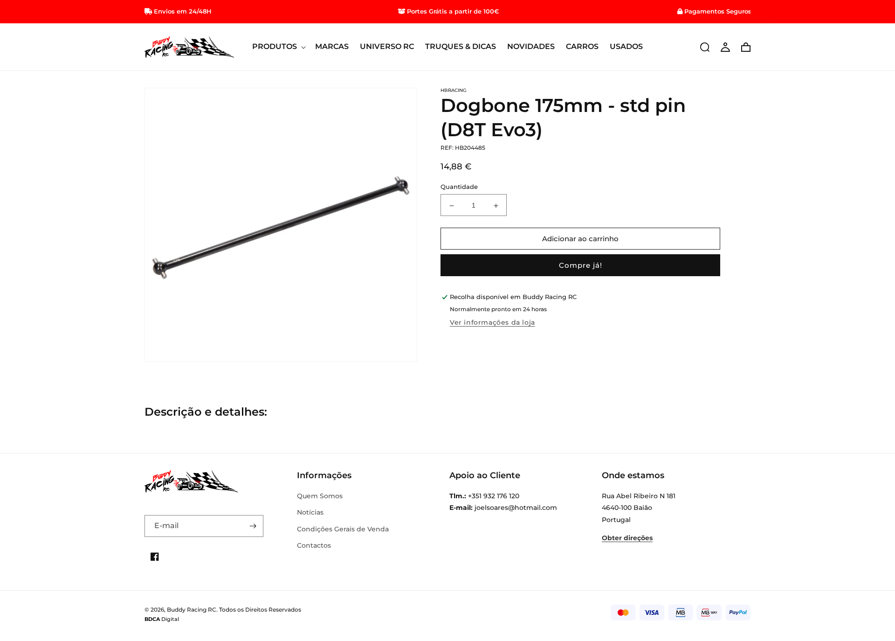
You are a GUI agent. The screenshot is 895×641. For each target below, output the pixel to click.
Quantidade (459, 187)
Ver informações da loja (492, 323)
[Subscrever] (252, 526)
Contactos (314, 545)
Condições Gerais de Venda (343, 529)
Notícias (310, 512)
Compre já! (580, 265)
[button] (278, 46)
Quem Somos (320, 496)
